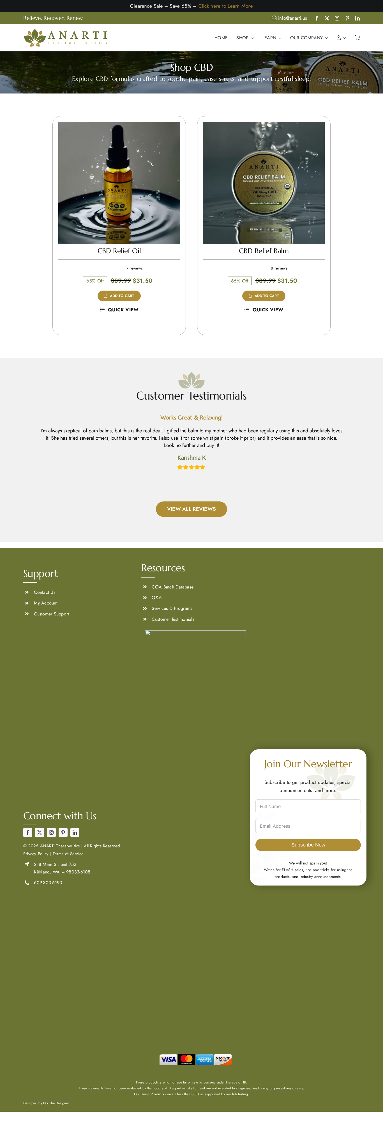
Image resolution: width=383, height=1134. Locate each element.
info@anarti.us (292, 18)
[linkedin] (357, 18)
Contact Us (44, 592)
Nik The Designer (56, 1103)
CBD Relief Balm (264, 251)
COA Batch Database (172, 587)
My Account (45, 603)
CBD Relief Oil (119, 251)
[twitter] (327, 18)
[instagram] (337, 18)
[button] (27, 442)
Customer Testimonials (173, 619)
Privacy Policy (36, 854)
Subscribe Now (308, 845)
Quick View (123, 309)
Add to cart (122, 295)
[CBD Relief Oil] (119, 125)
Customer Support (51, 614)
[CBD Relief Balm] (264, 125)
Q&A (157, 597)
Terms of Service (68, 854)
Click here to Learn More (228, 6)
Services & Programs (172, 608)
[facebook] (317, 18)
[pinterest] (347, 18)
